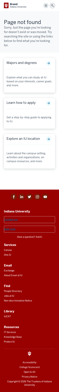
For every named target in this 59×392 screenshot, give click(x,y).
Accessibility (29, 362)
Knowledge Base (13, 336)
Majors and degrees (22, 63)
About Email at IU (13, 275)
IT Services (10, 332)
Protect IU (9, 341)
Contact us (11, 219)
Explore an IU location (23, 139)
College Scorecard (29, 367)
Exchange (9, 270)
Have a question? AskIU (29, 236)
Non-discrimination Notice (18, 300)
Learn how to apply (21, 103)
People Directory (13, 291)
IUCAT (7, 316)
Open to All (29, 371)
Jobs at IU (9, 295)
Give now (9, 229)
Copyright (12, 381)
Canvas (8, 250)
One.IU (7, 254)
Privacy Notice (29, 376)
